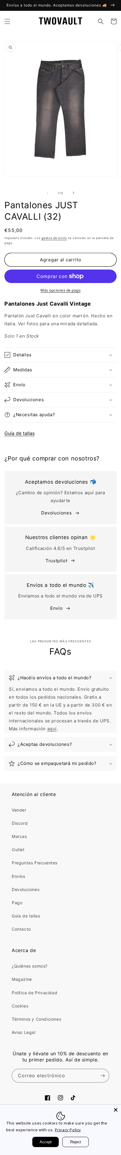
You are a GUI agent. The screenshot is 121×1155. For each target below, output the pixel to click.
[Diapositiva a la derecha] (73, 193)
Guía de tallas (19, 433)
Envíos (18, 876)
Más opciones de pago (60, 290)
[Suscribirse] (102, 1076)
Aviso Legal (24, 1032)
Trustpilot (56, 560)
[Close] (116, 1110)
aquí (52, 728)
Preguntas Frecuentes (35, 862)
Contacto (21, 929)
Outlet (18, 849)
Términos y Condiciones (36, 1019)
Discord (20, 823)
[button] (7, 21)
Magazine (22, 979)
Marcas (19, 836)
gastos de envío (54, 238)
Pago (17, 902)
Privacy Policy (68, 1129)
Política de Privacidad (34, 992)
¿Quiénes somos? (30, 965)
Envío (56, 608)
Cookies (20, 1005)
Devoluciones (56, 513)
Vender (19, 809)
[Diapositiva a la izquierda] (47, 193)
